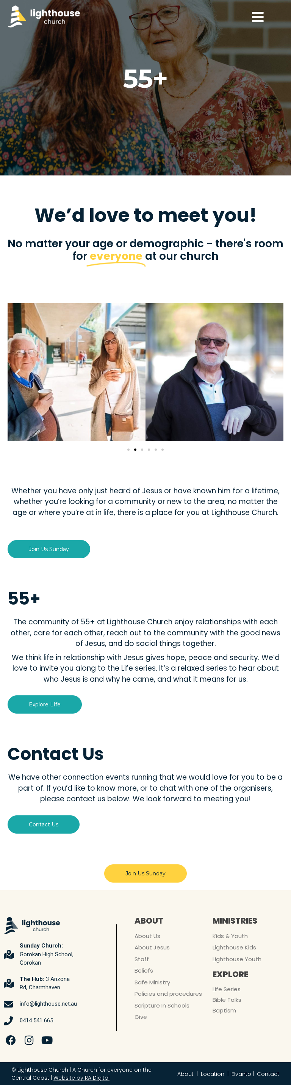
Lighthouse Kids (234, 947)
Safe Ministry (152, 982)
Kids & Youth (230, 936)
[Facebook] (11, 1040)
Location (212, 1074)
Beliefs (144, 970)
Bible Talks (227, 1000)
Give (141, 1017)
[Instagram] (29, 1040)
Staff (142, 959)
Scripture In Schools (162, 1005)
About (185, 1074)
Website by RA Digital (81, 1078)
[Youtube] (47, 1040)
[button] (17, 373)
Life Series (227, 989)
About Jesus (152, 947)
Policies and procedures (168, 994)
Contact (268, 1074)
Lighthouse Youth (237, 959)
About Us (147, 936)
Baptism (224, 1010)
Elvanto (241, 1074)
